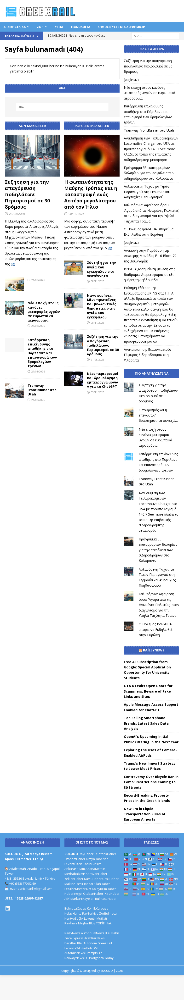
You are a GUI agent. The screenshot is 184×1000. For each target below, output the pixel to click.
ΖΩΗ (40, 27)
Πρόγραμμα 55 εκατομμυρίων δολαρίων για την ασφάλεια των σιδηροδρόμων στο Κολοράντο (149, 173)
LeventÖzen (73, 864)
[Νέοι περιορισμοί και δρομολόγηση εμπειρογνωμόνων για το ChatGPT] (73, 379)
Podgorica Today (101, 958)
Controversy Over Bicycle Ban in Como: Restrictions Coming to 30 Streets (151, 782)
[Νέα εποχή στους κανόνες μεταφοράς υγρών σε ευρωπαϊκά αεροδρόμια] (14, 308)
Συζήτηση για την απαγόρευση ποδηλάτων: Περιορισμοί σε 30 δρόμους (27, 194)
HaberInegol (73, 893)
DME (96, 948)
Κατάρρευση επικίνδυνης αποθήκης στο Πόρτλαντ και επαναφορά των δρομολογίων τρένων (42, 353)
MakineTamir (73, 884)
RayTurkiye (90, 913)
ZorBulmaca (108, 913)
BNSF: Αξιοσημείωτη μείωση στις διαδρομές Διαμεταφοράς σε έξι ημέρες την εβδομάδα (149, 274)
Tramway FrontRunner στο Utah (42, 389)
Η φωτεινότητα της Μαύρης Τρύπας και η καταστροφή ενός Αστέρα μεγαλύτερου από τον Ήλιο (90, 194)
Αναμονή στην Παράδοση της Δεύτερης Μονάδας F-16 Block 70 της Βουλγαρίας (150, 255)
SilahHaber (102, 884)
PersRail (70, 943)
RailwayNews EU (76, 958)
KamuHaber (93, 879)
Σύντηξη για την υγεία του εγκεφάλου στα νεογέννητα (101, 269)
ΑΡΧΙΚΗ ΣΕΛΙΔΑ (15, 27)
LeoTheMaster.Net (77, 889)
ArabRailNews (94, 938)
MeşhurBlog (86, 923)
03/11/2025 (97, 392)
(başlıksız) (131, 79)
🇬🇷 (13, 264)
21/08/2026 (17, 213)
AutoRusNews (74, 953)
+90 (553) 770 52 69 (22, 883)
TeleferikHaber (105, 854)
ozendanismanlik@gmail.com (31, 888)
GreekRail (105, 943)
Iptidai (88, 884)
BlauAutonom (87, 943)
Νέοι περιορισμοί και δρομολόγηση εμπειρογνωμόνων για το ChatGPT (102, 380)
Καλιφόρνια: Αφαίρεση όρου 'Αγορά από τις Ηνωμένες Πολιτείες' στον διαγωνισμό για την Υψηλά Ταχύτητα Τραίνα (159, 605)
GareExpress (74, 938)
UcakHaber (110, 879)
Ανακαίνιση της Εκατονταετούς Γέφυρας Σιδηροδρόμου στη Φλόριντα (147, 354)
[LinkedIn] (8, 908)
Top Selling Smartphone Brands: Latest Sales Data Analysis (146, 723)
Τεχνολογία (80, 27)
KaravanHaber (96, 874)
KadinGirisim (92, 864)
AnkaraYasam (74, 869)
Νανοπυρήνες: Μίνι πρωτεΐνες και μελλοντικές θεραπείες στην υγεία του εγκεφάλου (101, 306)
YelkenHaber (73, 879)
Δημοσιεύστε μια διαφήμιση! (121, 27)
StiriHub (86, 948)
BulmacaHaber (106, 898)
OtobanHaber (93, 893)
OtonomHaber (74, 859)
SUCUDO (71, 854)
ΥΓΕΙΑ (59, 27)
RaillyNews (153, 650)
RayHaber (86, 854)
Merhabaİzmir (74, 874)
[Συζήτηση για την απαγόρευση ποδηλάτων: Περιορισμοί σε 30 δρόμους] (32, 156)
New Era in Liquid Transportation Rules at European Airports (145, 814)
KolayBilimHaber (104, 889)
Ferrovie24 (72, 948)
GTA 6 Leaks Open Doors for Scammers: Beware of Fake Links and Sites (148, 691)
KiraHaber (112, 893)
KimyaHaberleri (97, 859)
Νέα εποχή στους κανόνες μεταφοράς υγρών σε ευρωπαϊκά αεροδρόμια (44, 312)
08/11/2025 (76, 213)
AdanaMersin (95, 869)
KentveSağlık (73, 918)
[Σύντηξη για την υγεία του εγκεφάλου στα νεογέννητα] (73, 268)
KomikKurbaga (97, 908)
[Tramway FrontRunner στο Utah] (14, 390)
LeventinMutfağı (96, 918)
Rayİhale (70, 923)
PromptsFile (94, 953)
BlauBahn (112, 933)
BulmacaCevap (75, 908)
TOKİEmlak (104, 923)
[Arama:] (155, 35)
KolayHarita (72, 913)
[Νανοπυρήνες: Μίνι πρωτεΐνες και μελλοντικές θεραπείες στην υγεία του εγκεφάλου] (73, 300)
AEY (67, 898)
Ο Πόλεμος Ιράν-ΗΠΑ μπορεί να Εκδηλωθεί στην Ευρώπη (155, 629)
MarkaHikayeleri (82, 898)
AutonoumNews (92, 933)
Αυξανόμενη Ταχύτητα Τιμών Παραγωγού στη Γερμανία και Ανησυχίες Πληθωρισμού (147, 191)
